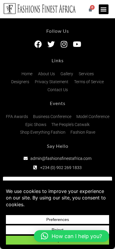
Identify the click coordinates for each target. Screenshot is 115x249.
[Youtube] (77, 44)
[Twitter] (51, 44)
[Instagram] (64, 44)
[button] (104, 9)
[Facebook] (38, 44)
